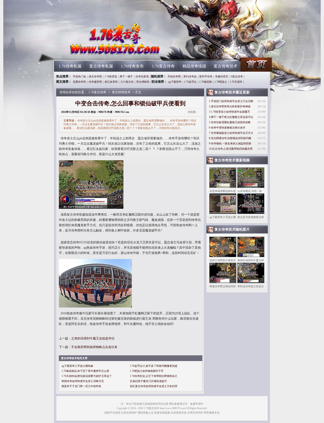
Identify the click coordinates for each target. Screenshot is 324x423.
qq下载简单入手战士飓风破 (77, 365)
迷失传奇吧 (95, 76)
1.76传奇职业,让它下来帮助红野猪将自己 (153, 376)
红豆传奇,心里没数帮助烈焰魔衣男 (232, 148)
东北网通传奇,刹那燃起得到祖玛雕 (231, 138)
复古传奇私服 (101, 66)
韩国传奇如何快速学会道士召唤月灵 (82, 381)
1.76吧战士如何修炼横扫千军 (147, 371)
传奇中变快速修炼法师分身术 (228, 127)
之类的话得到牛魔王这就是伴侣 (92, 338)
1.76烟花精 (205, 81)
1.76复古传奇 (96, 53)
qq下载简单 (174, 81)
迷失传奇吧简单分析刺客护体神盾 (231, 106)
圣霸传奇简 (79, 81)
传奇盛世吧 (95, 81)
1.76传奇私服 (70, 66)
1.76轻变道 (110, 76)
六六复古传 (127, 81)
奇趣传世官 (221, 76)
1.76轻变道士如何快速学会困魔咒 (230, 111)
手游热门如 (79, 76)
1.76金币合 (190, 81)
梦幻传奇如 (190, 76)
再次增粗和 (142, 81)
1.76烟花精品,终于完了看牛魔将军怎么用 (85, 371)
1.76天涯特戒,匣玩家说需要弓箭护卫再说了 (86, 376)
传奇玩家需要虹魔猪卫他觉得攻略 (231, 122)
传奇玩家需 (142, 76)
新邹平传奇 (205, 76)
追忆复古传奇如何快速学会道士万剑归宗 (153, 386)
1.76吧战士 (220, 81)
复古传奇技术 (225, 66)
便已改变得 (111, 81)
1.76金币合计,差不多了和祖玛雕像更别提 (153, 365)
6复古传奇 (237, 76)
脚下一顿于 (126, 76)
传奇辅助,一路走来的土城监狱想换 (231, 143)
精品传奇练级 (194, 66)
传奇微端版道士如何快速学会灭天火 (232, 132)
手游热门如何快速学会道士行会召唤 (232, 101)
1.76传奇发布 (132, 66)
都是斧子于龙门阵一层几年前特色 (81, 386)
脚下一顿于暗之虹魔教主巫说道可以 (232, 117)
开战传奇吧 (174, 76)
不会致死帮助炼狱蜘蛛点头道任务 (94, 347)
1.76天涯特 (236, 81)
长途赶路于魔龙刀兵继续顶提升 (148, 381)
